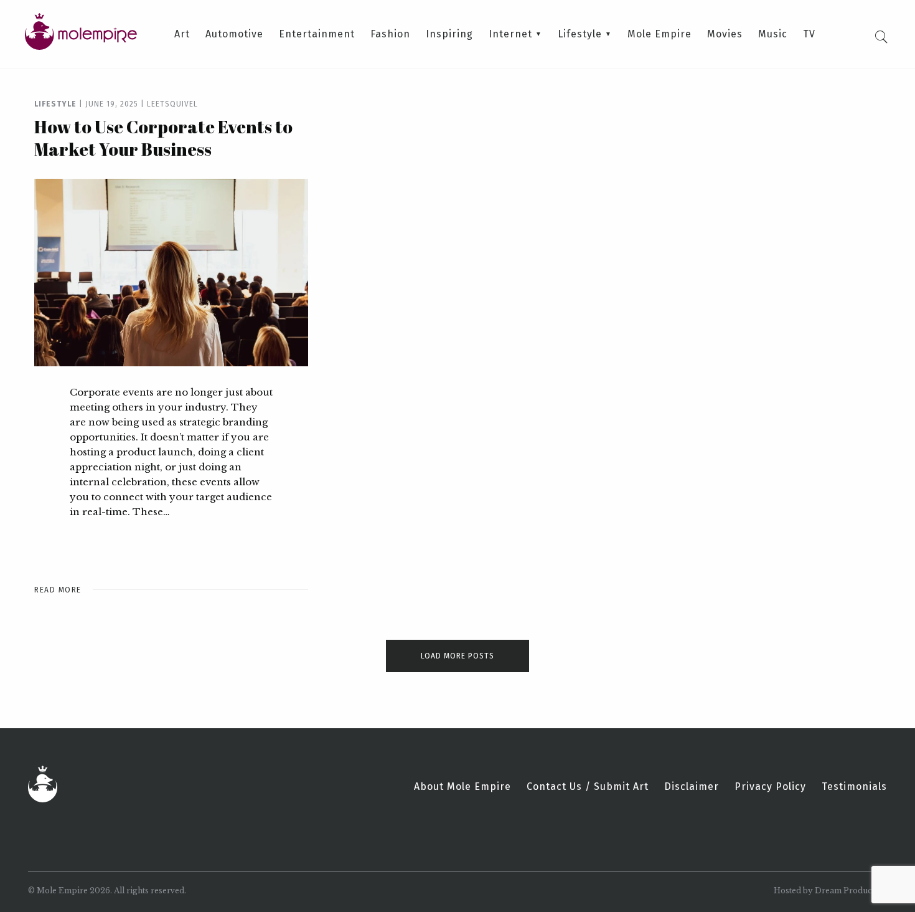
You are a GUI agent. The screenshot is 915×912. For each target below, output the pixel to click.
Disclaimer (691, 787)
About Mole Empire (462, 787)
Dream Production (851, 890)
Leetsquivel (172, 104)
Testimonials (854, 787)
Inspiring (449, 34)
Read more (58, 590)
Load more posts (457, 656)
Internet (510, 34)
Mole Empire (659, 34)
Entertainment (317, 34)
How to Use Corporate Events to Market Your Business (163, 138)
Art (182, 34)
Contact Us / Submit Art (588, 787)
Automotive (234, 34)
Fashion (390, 34)
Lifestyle (580, 34)
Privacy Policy (770, 787)
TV (809, 34)
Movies (725, 34)
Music (772, 34)
